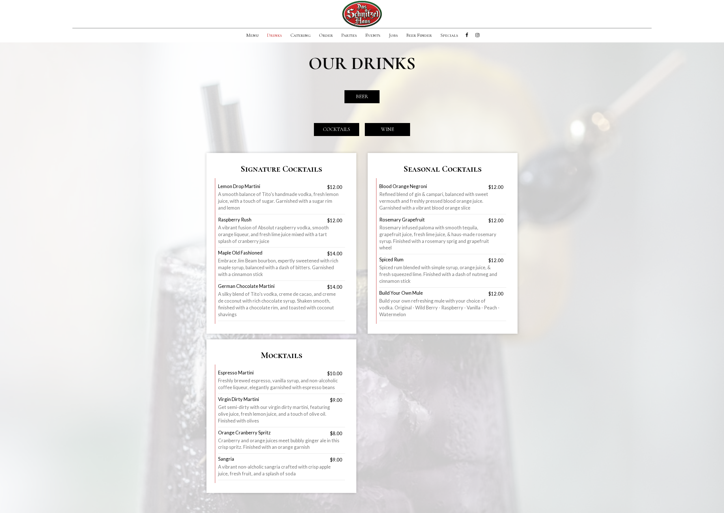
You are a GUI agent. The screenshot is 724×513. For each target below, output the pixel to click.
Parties (349, 35)
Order (326, 35)
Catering (300, 35)
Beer (362, 96)
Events (372, 35)
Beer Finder (419, 35)
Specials (449, 35)
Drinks (274, 35)
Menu (252, 35)
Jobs (393, 35)
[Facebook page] (466, 35)
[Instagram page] (477, 35)
